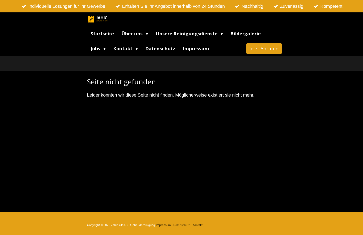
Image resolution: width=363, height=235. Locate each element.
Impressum (163, 225)
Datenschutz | (182, 225)
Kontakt (197, 225)
